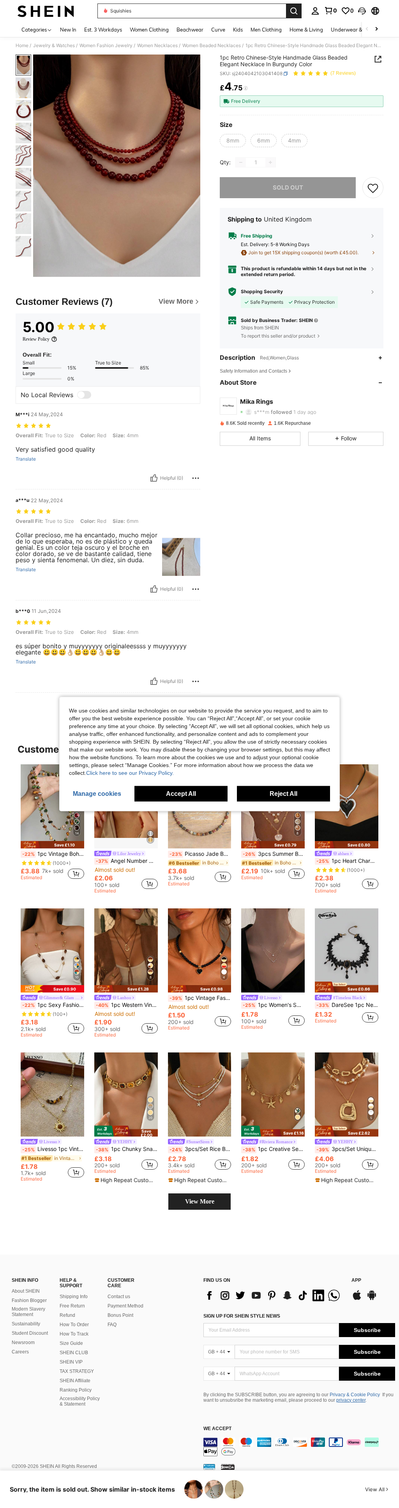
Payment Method (125, 1306)
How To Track (74, 1334)
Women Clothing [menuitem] (149, 29)
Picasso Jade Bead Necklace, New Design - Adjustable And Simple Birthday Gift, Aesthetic (200, 854)
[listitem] (52, 825)
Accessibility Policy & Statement (80, 1401)
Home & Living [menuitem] (306, 29)
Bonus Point (120, 1315)
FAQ (112, 1324)
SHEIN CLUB (74, 1352)
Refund (67, 1315)
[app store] (356, 1299)
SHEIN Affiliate (75, 1380)
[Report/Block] (195, 478)
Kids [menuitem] (238, 29)
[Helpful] (154, 478)
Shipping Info (74, 1296)
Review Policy (36, 339)
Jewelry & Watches (54, 45)
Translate (26, 459)
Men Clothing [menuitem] (266, 29)
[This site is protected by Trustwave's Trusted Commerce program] (209, 1466)
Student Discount (30, 1333)
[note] (52, 844)
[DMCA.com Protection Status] (228, 1466)
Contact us (119, 1296)
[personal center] (315, 11)
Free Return (72, 1306)
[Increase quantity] (270, 162)
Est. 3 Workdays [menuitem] (103, 29)
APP (356, 1280)
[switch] (84, 395)
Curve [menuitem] (218, 29)
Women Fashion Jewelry (105, 45)
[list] (273, 1295)
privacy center (350, 1400)
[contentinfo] (299, 1447)
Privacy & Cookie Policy (355, 1394)
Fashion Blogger (29, 1300)
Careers (20, 1352)
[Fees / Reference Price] (246, 88)
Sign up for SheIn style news (241, 1316)
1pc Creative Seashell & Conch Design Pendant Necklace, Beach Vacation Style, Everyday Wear (274, 1149)
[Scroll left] (367, 29)
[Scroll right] (376, 29)
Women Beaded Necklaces (211, 45)
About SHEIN (26, 1291)
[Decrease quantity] (241, 162)
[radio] (233, 140)
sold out (288, 187)
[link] (330, 10)
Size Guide (71, 1343)
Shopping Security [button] (262, 291)
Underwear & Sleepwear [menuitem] (359, 29)
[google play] (371, 1299)
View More (199, 1201)
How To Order (74, 1324)
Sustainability (26, 1324)
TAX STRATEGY (77, 1371)
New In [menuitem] (68, 29)
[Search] (294, 11)
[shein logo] (46, 11)
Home (22, 45)
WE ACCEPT (217, 1428)
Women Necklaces (157, 45)
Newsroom (23, 1342)
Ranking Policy (76, 1390)
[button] (362, 11)
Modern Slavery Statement (28, 1311)
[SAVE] (372, 187)
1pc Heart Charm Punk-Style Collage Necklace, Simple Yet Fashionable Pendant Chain (347, 861)
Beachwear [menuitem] (190, 29)
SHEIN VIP (71, 1362)
